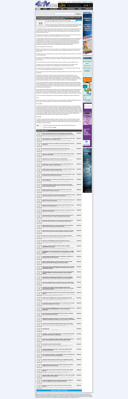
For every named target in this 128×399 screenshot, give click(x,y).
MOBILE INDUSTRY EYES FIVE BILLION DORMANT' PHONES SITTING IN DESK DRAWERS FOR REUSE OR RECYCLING (57, 365)
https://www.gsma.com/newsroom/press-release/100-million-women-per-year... (60, 125)
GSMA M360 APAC (45, 328)
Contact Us (84, 2)
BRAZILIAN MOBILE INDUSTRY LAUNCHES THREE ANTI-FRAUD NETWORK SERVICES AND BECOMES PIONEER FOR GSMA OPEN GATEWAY (57, 262)
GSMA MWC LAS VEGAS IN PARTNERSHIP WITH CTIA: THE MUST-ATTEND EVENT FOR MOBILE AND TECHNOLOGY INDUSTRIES (58, 334)
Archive (69, 2)
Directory (79, 2)
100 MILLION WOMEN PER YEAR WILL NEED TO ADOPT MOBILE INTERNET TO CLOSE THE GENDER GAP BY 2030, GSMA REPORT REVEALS (57, 381)
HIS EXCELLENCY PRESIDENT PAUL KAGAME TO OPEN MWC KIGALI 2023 (57, 297)
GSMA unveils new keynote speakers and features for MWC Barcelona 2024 (57, 235)
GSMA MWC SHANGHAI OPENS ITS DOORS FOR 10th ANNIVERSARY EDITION (57, 359)
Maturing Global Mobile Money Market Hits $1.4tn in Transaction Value (56, 148)
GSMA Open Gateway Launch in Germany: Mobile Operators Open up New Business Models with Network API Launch (57, 190)
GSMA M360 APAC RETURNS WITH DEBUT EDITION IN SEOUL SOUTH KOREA (57, 323)
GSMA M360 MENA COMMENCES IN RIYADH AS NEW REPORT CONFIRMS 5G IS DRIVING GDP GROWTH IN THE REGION (57, 257)
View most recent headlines (59, 390)
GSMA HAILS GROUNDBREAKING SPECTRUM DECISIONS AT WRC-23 (56, 240)
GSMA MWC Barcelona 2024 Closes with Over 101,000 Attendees (54, 158)
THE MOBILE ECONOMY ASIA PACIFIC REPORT (51, 344)
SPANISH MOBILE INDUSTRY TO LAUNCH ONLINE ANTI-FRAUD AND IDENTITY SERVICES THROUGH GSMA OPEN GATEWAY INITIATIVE (57, 226)
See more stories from (50, 127)
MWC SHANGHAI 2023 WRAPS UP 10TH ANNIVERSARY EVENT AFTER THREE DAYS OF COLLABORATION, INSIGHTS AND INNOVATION (58, 355)
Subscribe (74, 2)
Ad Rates (90, 2)
